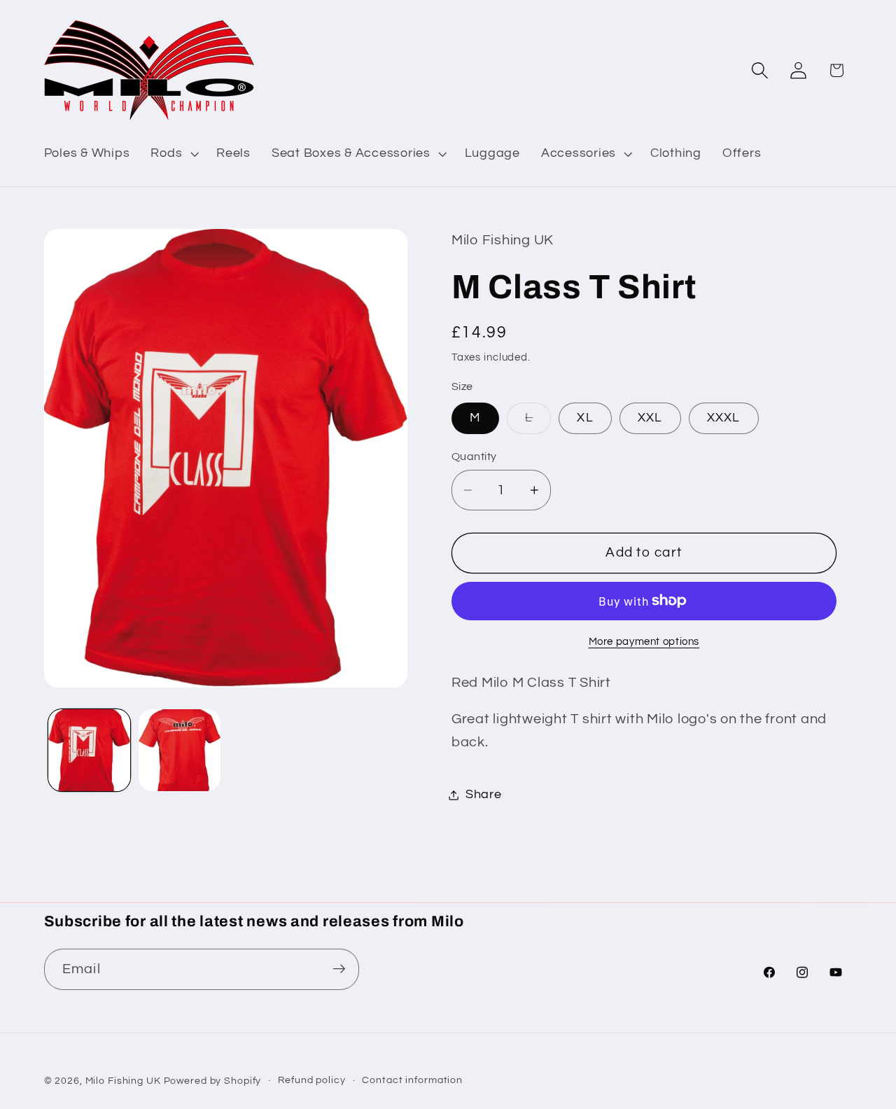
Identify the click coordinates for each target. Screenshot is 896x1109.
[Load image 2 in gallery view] (179, 750)
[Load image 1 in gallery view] (89, 750)
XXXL (724, 417)
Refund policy (311, 1081)
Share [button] (483, 794)
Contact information (412, 1081)
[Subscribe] (339, 969)
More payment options (644, 641)
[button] (173, 154)
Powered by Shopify (213, 1082)
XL (585, 417)
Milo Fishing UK (123, 1082)
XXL (650, 417)
